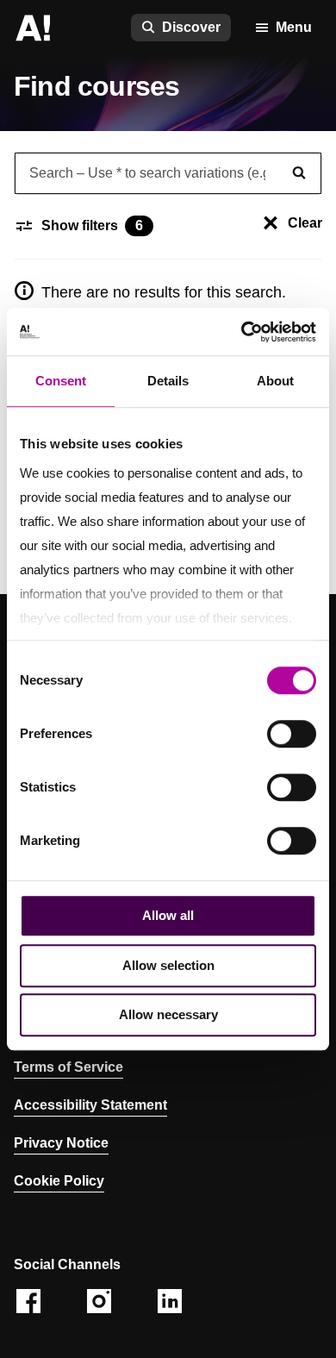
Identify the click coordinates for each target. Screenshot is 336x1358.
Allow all (168, 915)
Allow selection (168, 965)
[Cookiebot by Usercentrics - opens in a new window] (241, 332)
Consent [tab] (60, 380)
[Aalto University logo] (33, 27)
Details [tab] (168, 380)
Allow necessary (168, 1014)
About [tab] (275, 380)
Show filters (92, 225)
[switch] (291, 734)
